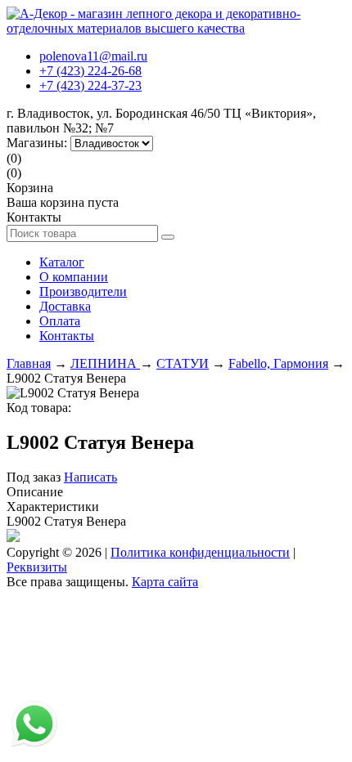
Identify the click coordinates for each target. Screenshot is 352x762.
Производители (83, 291)
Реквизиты (37, 567)
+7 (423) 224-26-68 (90, 71)
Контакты (66, 336)
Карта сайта (165, 582)
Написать (90, 477)
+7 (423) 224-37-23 (90, 85)
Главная (29, 363)
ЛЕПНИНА (105, 363)
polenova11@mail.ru (93, 56)
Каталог (61, 262)
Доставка (65, 306)
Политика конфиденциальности (200, 552)
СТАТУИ (182, 363)
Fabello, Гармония (278, 363)
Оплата (59, 321)
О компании (73, 277)
